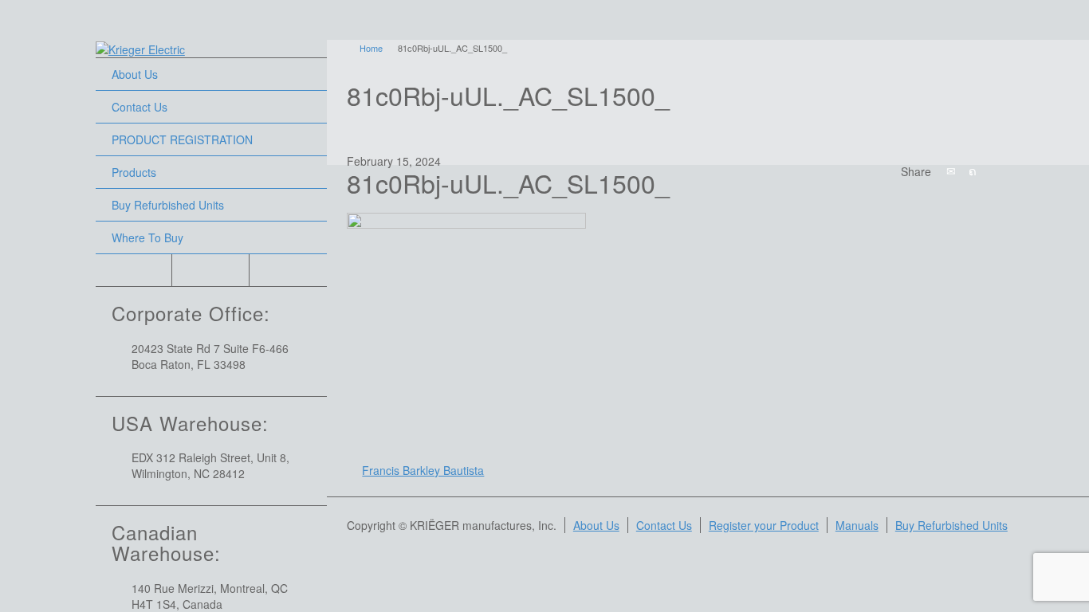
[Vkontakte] (1059, 170)
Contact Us (139, 107)
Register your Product (764, 525)
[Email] (951, 170)
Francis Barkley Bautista (423, 470)
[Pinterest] (1016, 170)
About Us (135, 74)
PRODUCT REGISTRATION (182, 139)
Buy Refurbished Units (168, 205)
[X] (973, 170)
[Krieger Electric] (140, 48)
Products (134, 172)
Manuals (857, 525)
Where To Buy (147, 237)
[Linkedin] (1038, 170)
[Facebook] (994, 170)
